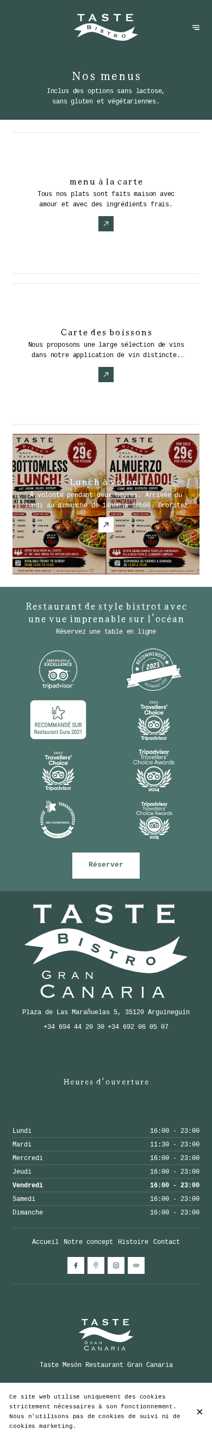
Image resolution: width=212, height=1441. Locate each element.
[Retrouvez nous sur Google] (96, 1265)
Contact (166, 1242)
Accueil (45, 1242)
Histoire (133, 1242)
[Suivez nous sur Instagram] (116, 1265)
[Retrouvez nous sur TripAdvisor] (136, 1265)
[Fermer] (199, 1412)
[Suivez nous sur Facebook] (75, 1265)
